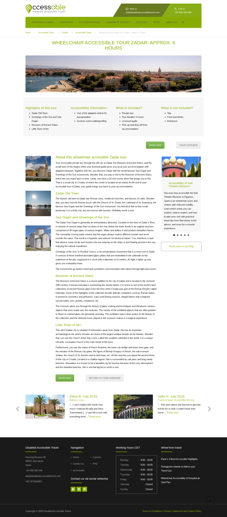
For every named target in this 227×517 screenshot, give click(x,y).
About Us (171, 22)
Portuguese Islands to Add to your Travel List (178, 468)
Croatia (65, 32)
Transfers (66, 22)
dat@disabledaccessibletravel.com (143, 12)
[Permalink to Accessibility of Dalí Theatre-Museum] (181, 167)
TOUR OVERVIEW (188, 145)
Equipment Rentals (118, 22)
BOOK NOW (155, 145)
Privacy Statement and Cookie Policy (183, 511)
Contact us (78, 463)
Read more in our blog (181, 246)
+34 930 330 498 (183, 12)
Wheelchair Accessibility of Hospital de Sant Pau (180, 480)
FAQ (95, 463)
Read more (95, 416)
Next (205, 194)
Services (141, 22)
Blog (156, 22)
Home (28, 32)
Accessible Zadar (83, 32)
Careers (97, 457)
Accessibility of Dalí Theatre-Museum (181, 185)
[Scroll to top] (211, 500)
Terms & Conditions (152, 511)
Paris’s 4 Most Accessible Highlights (179, 459)
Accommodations (89, 22)
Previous (157, 194)
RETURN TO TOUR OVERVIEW (104, 378)
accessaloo (78, 470)
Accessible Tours (42, 22)
